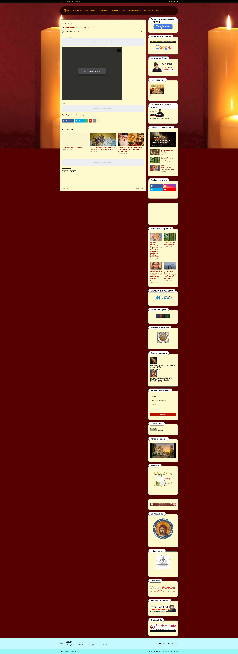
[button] (163, 10)
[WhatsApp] (86, 121)
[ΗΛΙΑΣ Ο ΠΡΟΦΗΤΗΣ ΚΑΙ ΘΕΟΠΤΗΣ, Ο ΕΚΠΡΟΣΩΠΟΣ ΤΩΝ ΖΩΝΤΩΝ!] (103, 139)
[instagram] (171, 1)
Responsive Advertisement (103, 42)
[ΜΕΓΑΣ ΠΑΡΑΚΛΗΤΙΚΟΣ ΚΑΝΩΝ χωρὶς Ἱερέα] (155, 168)
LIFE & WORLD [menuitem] (148, 11)
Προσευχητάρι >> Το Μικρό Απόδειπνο (161, 141)
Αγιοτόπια (73, 651)
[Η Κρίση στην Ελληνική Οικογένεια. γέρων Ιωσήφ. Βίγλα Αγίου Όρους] (170, 266)
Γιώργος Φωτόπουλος (77, 115)
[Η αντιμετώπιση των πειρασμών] (155, 160)
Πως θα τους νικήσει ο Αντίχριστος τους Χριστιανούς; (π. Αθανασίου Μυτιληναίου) (130, 149)
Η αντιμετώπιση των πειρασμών (167, 159)
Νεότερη (65, 188)
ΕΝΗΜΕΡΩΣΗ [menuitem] (104, 11)
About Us (157, 651)
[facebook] (169, 1)
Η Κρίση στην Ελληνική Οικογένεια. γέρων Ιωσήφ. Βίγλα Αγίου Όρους (170, 274)
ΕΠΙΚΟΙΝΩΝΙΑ (76, 1)
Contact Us (165, 651)
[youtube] (177, 1)
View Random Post (163, 26)
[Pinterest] (90, 121)
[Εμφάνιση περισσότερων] (98, 121)
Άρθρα (73, 24)
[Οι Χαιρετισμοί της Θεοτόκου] (155, 152)
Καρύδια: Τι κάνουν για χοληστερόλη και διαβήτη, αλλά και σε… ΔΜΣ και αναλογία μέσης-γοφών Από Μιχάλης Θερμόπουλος (156, 249)
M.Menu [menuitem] (93, 11)
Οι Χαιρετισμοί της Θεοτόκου (167, 151)
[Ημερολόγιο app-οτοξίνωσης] (75, 139)
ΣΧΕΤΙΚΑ (68, 1)
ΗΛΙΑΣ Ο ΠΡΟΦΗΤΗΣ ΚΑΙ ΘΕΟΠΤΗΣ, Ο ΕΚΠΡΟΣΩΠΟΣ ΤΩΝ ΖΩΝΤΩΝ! (103, 148)
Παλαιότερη (139, 188)
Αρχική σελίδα (66, 24)
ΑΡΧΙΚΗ (62, 1)
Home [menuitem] (86, 11)
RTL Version (174, 651)
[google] (156, 193)
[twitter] (174, 1)
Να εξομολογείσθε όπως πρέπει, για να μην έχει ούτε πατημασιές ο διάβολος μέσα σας (156, 275)
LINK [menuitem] (157, 11)
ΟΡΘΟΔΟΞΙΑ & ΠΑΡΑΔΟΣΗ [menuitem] (131, 11)
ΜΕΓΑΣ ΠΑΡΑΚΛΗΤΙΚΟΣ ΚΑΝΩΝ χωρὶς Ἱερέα (167, 167)
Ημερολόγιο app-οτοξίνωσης (72, 147)
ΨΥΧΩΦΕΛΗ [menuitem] (115, 11)
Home (150, 651)
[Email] (94, 121)
